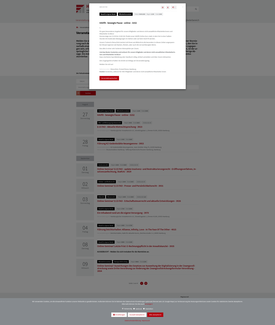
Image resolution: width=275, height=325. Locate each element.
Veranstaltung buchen (109, 78)
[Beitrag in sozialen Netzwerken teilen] (174, 7)
